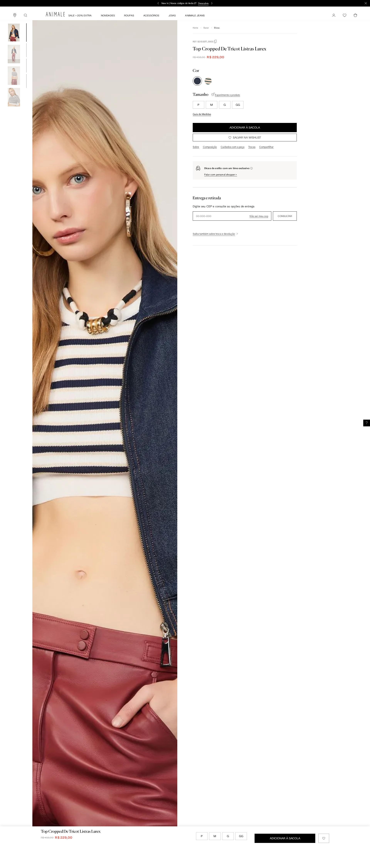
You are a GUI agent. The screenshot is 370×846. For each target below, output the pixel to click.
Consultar (285, 216)
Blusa (216, 28)
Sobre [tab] (196, 146)
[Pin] (14, 15)
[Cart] (355, 15)
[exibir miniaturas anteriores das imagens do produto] (14, 20)
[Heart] (344, 15)
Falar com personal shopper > (220, 174)
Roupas (129, 15)
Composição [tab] (210, 146)
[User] (334, 15)
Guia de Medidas (202, 114)
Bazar (206, 28)
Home (195, 28)
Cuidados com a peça (232, 146)
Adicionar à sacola (245, 127)
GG (238, 104)
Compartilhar (266, 146)
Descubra (203, 3)
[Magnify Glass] (25, 15)
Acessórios (151, 15)
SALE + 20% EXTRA (80, 15)
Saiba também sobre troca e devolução (214, 233)
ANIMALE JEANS (195, 15)
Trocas (251, 146)
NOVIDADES (108, 15)
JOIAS (172, 15)
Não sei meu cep (259, 216)
